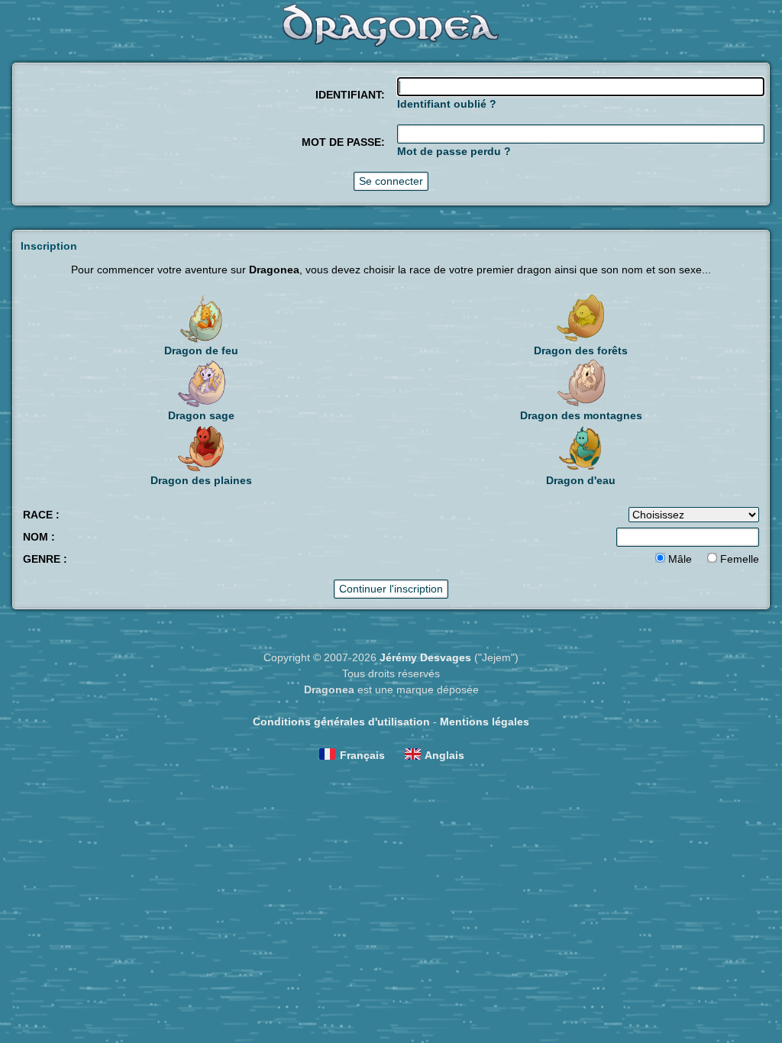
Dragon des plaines (201, 480)
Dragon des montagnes (581, 415)
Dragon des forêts (581, 350)
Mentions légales (484, 721)
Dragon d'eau (581, 480)
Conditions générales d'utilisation (341, 721)
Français (362, 755)
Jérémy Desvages (425, 657)
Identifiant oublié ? (446, 104)
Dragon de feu (201, 350)
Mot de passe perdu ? (454, 151)
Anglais (444, 755)
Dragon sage (201, 415)
